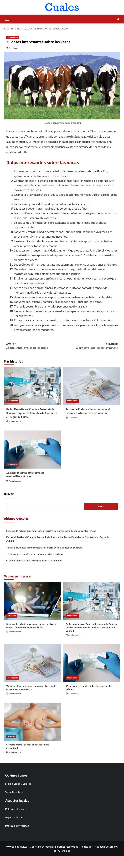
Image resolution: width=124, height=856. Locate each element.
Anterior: (27, 346)
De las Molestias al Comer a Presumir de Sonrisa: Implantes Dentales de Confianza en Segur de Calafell (31, 413)
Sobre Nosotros (14, 792)
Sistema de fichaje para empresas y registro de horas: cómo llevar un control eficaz (51, 530)
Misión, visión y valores (18, 783)
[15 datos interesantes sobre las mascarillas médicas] (32, 450)
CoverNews (112, 846)
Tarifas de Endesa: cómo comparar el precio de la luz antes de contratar (88, 411)
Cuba (52, 278)
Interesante (13, 37)
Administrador (15, 48)
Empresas (12, 615)
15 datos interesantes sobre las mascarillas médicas (25, 475)
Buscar (9, 494)
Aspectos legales (14, 817)
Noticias (11, 736)
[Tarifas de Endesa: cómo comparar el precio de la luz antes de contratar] (91, 386)
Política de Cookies (15, 808)
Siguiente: (97, 346)
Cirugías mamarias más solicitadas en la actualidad (34, 560)
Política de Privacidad (17, 825)
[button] (7, 19)
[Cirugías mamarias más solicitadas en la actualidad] (32, 722)
